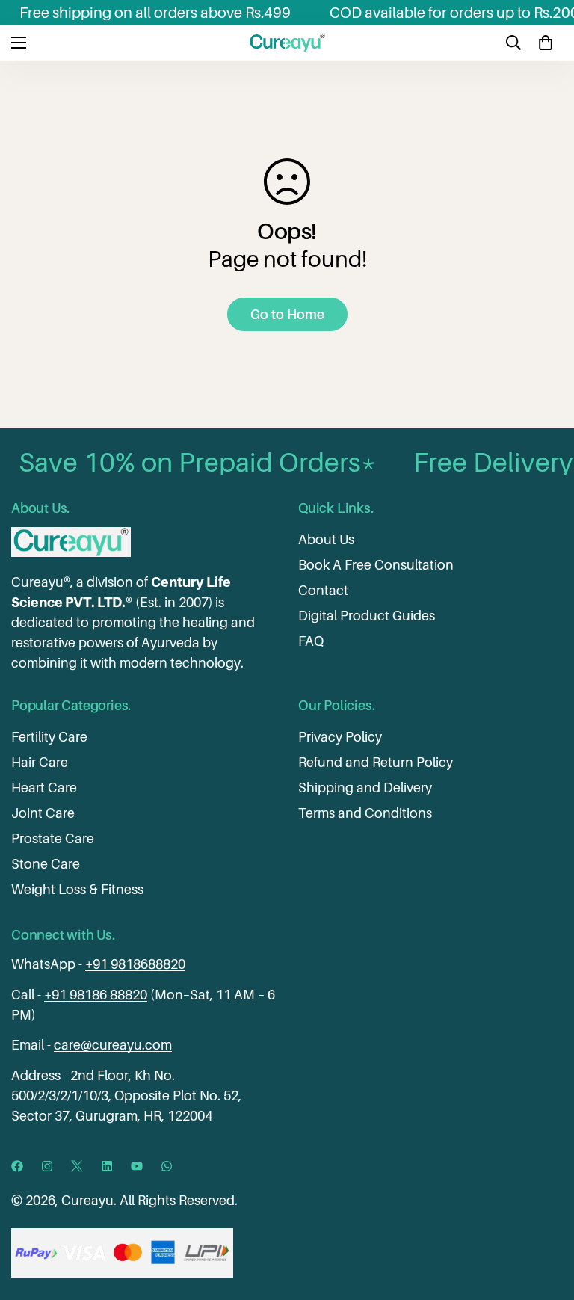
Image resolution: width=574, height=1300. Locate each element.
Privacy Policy (340, 737)
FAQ (311, 641)
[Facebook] (17, 1166)
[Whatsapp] (167, 1166)
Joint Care (43, 813)
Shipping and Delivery (365, 787)
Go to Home (287, 314)
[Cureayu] (287, 42)
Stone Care (45, 864)
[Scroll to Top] (545, 1218)
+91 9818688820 (135, 964)
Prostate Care (52, 838)
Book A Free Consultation (376, 565)
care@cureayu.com (113, 1045)
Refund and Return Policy (375, 762)
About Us (326, 539)
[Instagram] (47, 1166)
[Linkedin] (107, 1166)
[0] (545, 42)
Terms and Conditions (365, 813)
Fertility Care (49, 737)
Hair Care (39, 762)
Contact (323, 590)
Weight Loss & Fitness (77, 889)
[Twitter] (77, 1166)
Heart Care (44, 787)
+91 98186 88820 (95, 994)
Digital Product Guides (366, 615)
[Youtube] (137, 1166)
